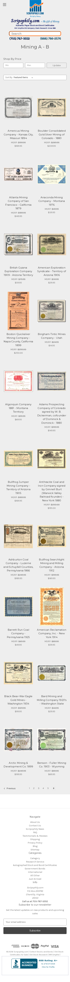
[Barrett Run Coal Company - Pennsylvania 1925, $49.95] (18, 606)
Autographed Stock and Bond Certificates (35, 865)
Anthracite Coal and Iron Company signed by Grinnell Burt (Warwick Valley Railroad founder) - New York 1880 (51, 491)
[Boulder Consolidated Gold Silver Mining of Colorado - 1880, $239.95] (51, 108)
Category (35, 858)
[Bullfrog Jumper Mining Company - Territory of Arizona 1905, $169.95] (18, 459)
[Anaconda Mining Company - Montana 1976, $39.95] (51, 174)
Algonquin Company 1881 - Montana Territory (18, 408)
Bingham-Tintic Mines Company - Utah (51, 336)
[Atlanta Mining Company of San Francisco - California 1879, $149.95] (18, 174)
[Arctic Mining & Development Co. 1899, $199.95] (18, 740)
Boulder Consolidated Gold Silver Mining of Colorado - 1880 (52, 134)
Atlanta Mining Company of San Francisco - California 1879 (18, 203)
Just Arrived (35, 879)
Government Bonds (35, 868)
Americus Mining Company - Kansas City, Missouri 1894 (18, 134)
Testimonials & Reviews (35, 835)
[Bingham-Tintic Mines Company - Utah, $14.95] (51, 311)
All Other (35, 875)
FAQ (35, 832)
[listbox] (24, 77)
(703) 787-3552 (19, 38)
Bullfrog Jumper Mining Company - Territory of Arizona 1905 (18, 487)
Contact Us (35, 825)
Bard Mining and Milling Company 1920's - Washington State (52, 700)
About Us (35, 822)
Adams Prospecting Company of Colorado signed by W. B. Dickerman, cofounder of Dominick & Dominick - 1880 (51, 413)
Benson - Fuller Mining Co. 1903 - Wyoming (51, 764)
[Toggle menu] (4, 4)
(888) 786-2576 (50, 38)
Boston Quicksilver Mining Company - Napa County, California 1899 (18, 340)
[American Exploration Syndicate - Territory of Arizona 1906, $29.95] (51, 244)
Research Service (35, 861)
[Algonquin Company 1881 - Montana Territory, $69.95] (18, 381)
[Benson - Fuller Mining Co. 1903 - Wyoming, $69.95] (51, 740)
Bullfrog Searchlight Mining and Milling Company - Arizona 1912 (51, 565)
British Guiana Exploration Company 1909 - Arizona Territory (18, 271)
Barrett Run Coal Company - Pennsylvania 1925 (18, 633)
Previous (11, 788)
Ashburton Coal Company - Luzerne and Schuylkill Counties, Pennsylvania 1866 (18, 565)
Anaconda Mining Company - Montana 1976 (51, 201)
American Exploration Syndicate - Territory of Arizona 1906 (51, 271)
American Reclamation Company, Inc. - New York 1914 (51, 633)
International (35, 872)
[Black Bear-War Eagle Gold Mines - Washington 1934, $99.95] (18, 673)
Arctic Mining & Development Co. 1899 (18, 764)
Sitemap (35, 849)
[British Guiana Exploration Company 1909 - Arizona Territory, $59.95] (18, 244)
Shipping (35, 839)
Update (57, 65)
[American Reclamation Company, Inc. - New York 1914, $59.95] (51, 606)
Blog (35, 846)
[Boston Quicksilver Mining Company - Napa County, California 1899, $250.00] (18, 311)
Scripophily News (35, 829)
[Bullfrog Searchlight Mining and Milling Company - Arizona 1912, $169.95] (51, 536)
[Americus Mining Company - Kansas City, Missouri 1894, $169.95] (18, 108)
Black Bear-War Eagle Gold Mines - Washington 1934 (18, 700)
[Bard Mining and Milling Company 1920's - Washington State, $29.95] (51, 673)
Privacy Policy (35, 842)
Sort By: (9, 77)
